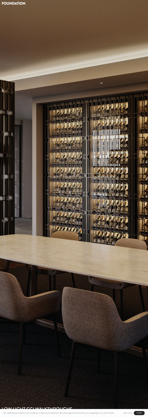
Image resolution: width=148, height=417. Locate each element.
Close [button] (139, 413)
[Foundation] (37, 3)
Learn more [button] (127, 413)
